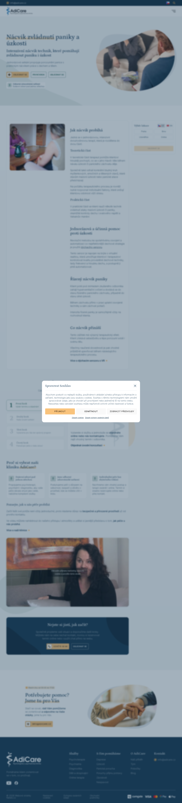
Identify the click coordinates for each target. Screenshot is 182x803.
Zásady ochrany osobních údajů (97, 417)
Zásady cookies (78, 417)
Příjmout (60, 411)
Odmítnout (91, 411)
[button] (135, 386)
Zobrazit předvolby (122, 411)
